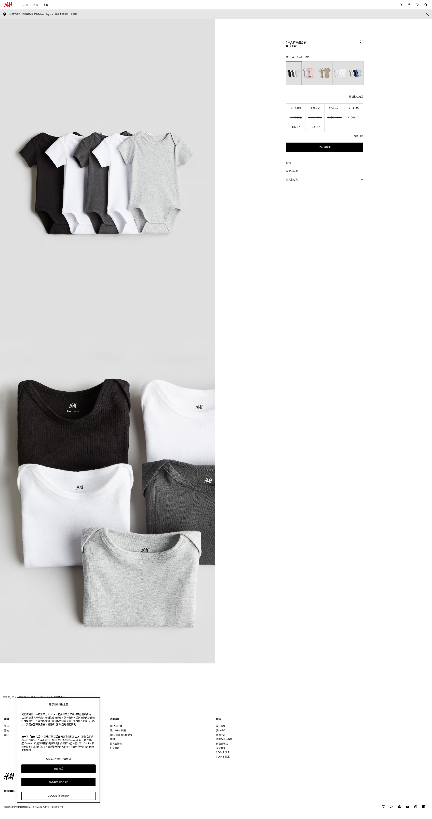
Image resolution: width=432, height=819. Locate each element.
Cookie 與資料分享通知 (58, 759)
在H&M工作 (116, 726)
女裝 (25, 4)
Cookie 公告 (223, 752)
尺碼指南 (358, 135)
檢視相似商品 (356, 96)
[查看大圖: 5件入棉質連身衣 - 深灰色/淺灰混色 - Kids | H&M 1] (107, 180)
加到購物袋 (325, 147)
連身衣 (34, 697)
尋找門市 (220, 734)
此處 (59, 14)
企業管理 (114, 747)
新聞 (112, 739)
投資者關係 (116, 743)
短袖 (42, 697)
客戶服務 (220, 726)
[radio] (294, 73)
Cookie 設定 (223, 756)
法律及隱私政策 (224, 739)
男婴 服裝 (24, 697)
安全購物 (220, 747)
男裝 (35, 4)
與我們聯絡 (222, 743)
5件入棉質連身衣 (56, 697)
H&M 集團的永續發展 (121, 734)
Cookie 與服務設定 (58, 795)
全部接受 (58, 768)
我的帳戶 (220, 730)
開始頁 (6, 697)
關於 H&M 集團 (118, 730)
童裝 (45, 4)
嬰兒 (14, 697)
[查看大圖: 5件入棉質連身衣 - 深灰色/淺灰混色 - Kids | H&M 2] (107, 502)
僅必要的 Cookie (58, 782)
